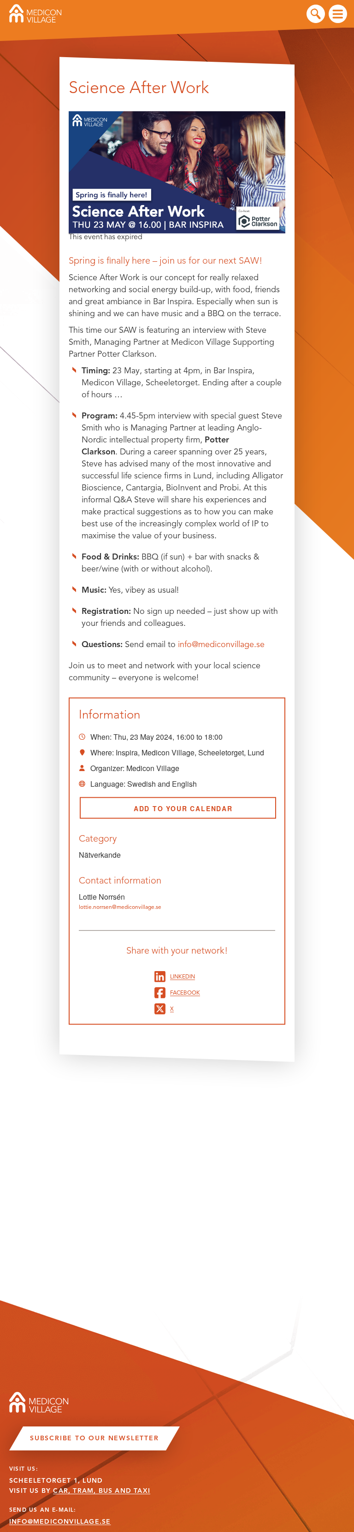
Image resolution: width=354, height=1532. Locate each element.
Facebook (185, 992)
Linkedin (182, 976)
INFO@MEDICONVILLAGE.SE (60, 1522)
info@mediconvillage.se (221, 644)
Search (316, 14)
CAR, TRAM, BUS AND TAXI (101, 1491)
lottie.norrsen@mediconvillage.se (120, 907)
